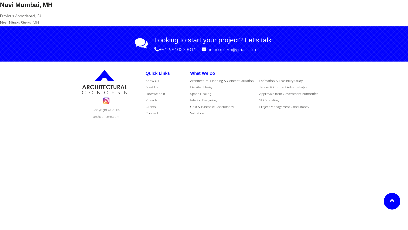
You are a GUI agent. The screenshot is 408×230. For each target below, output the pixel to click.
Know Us (152, 81)
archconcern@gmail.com (231, 49)
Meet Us (152, 87)
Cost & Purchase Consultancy (212, 107)
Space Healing (200, 94)
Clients (151, 107)
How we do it (155, 94)
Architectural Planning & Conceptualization (222, 81)
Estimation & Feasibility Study (281, 81)
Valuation (197, 113)
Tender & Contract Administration (284, 87)
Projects (151, 100)
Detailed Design (202, 87)
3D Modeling (269, 100)
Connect (152, 113)
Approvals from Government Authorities (288, 94)
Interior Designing (203, 100)
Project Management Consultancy (284, 107)
